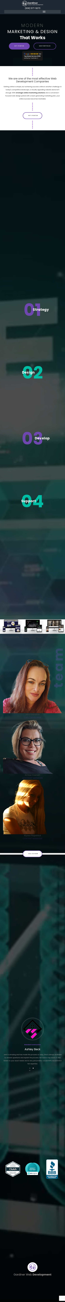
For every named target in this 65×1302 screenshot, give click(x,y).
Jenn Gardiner (32, 715)
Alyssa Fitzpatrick (32, 836)
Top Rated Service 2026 (32, 56)
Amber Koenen (32, 775)
